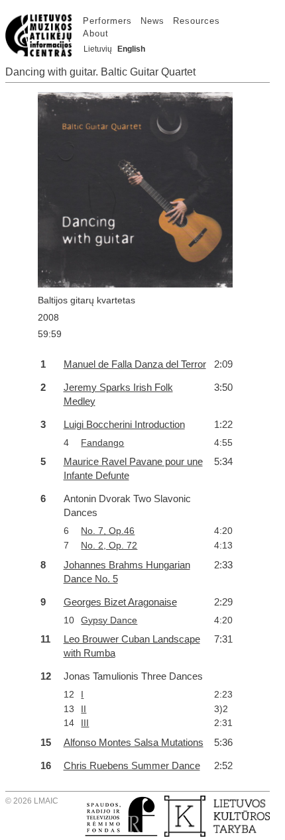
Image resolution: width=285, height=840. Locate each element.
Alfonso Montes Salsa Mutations (133, 742)
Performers (107, 21)
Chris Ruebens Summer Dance (132, 765)
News (152, 21)
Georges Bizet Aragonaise (120, 601)
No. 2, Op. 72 (109, 545)
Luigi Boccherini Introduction (124, 424)
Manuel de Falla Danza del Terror (135, 364)
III (85, 722)
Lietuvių (98, 49)
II (83, 709)
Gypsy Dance (109, 620)
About (96, 33)
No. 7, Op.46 (108, 530)
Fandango (102, 442)
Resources (196, 21)
